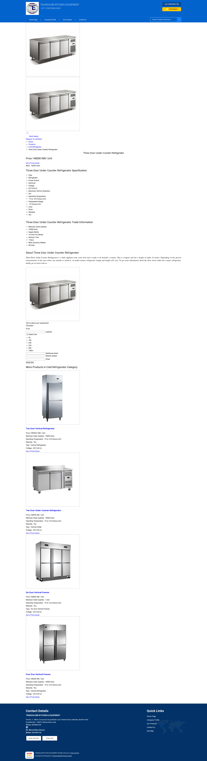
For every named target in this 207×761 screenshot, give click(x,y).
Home (30, 142)
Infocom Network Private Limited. (62, 756)
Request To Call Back (34, 139)
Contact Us (82, 20)
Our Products (67, 20)
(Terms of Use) (74, 753)
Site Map (150, 731)
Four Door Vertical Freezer (38, 674)
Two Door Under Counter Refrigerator (43, 510)
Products (31, 144)
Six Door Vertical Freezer (37, 592)
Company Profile (50, 20)
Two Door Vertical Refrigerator (40, 428)
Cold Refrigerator (34, 147)
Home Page (33, 20)
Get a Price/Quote (32, 163)
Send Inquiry (173, 9)
